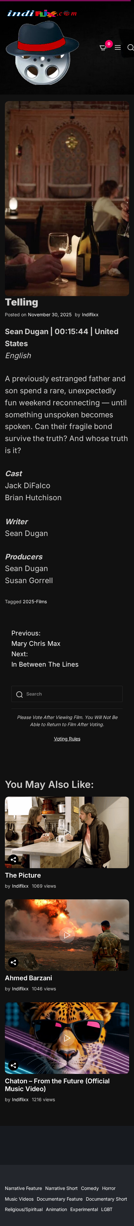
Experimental (84, 1209)
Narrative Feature (23, 1188)
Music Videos (19, 1199)
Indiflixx (90, 314)
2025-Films (35, 601)
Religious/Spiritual (24, 1209)
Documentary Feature (60, 1199)
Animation (56, 1209)
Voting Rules (67, 738)
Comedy (90, 1188)
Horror (108, 1188)
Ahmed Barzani (28, 978)
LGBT (107, 1209)
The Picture (23, 875)
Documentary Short (106, 1199)
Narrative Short (61, 1188)
